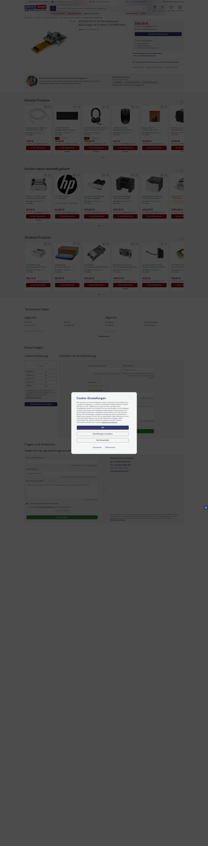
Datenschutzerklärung (109, 422)
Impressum (97, 447)
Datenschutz (110, 447)
